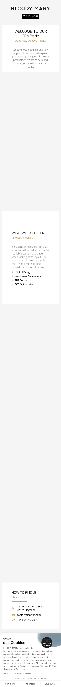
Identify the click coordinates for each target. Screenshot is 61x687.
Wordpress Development (29, 276)
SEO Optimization (24, 284)
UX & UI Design (23, 272)
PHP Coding (21, 280)
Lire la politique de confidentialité (17, 674)
